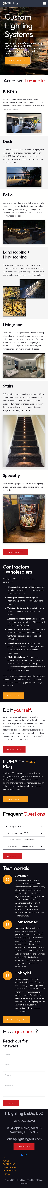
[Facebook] (22, 1155)
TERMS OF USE (9, 1170)
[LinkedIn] (26, 1155)
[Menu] (45, 3)
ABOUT (6, 1161)
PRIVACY (6, 1174)
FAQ (4, 1157)
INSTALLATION (9, 1167)
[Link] (10, 3)
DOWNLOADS (9, 1164)
